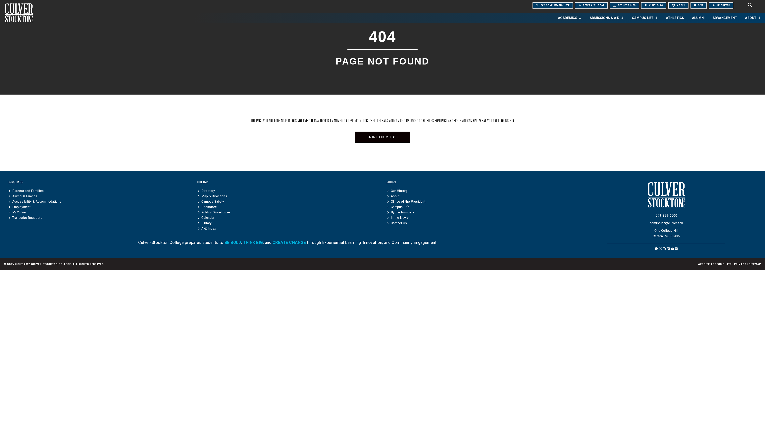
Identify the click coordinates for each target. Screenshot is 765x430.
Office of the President (408, 201)
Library (206, 223)
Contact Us (399, 223)
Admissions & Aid (605, 18)
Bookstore (209, 207)
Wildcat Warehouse (215, 212)
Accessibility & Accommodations (36, 201)
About (751, 18)
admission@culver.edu (666, 223)
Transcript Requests (27, 218)
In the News (400, 218)
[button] (656, 248)
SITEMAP (755, 264)
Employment (21, 207)
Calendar (207, 218)
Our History (399, 191)
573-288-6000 (666, 215)
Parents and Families (28, 191)
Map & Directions (214, 196)
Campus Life (643, 18)
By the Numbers (403, 212)
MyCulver (19, 212)
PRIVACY (740, 264)
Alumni (698, 18)
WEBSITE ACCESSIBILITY (715, 264)
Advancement (725, 18)
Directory (208, 191)
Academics (567, 18)
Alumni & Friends (24, 196)
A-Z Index (208, 228)
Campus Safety (212, 201)
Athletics (675, 18)
